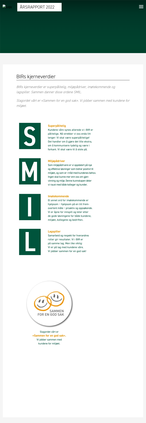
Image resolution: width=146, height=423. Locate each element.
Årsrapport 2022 (38, 7)
